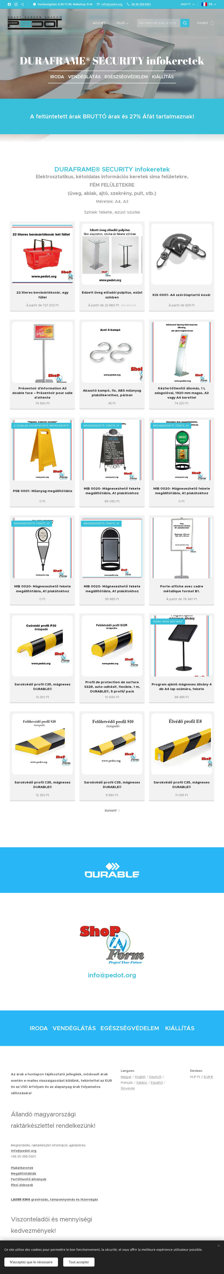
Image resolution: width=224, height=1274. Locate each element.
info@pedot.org (112, 4)
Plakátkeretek (22, 1168)
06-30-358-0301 (141, 4)
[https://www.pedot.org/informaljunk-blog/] (22, 4)
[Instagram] (16, 4)
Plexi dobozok (22, 1185)
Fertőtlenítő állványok (28, 1179)
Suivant (111, 810)
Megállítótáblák (23, 1174)
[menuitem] (102, 23)
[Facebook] (9, 4)
